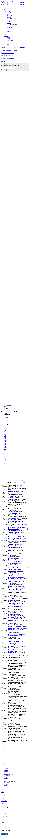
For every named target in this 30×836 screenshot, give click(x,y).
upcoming (6, 417)
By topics (3, 803)
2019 (5, 436)
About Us (9, 37)
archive (9, 17)
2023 (5, 430)
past (5, 419)
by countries (10, 20)
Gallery (2, 792)
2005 (5, 456)
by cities (9, 14)
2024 (5, 428)
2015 (5, 441)
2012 (5, 446)
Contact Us (10, 40)
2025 (5, 427)
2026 (5, 425)
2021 (5, 433)
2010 (5, 449)
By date (3, 798)
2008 (5, 452)
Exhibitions (7, 11)
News (5, 10)
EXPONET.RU (8, 405)
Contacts (6, 36)
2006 (5, 454)
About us (3, 819)
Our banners (10, 39)
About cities (4, 813)
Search (5, 34)
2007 (5, 453)
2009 (5, 450)
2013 (5, 444)
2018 (5, 437)
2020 (5, 434)
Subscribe (9, 31)
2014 (5, 443)
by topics (9, 15)
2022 (5, 431)
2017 (5, 438)
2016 (5, 440)
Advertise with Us (8, 33)
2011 (5, 447)
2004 (5, 457)
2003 (5, 459)
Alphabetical (4, 801)
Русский (3, 43)
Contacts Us (4, 827)
